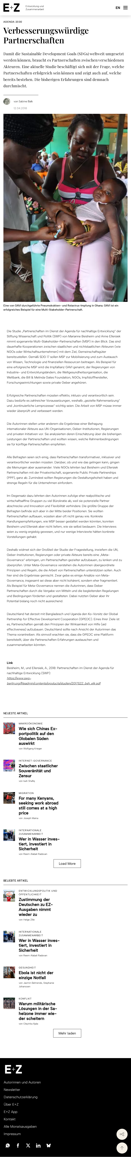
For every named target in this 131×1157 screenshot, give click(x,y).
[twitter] (28, 1145)
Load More (67, 863)
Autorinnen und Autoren (22, 1082)
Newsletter (12, 1090)
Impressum (12, 1134)
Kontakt (10, 1119)
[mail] (7, 1145)
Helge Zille (29, 919)
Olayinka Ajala (30, 1023)
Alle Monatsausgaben (20, 1126)
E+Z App (10, 1112)
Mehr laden (67, 1033)
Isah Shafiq (29, 781)
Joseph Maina (30, 818)
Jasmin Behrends (32, 982)
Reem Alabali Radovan (35, 854)
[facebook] (18, 1145)
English (118, 8)
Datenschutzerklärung (21, 1097)
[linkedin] (38, 1145)
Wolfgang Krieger (32, 748)
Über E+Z (11, 1104)
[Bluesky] (48, 1145)
